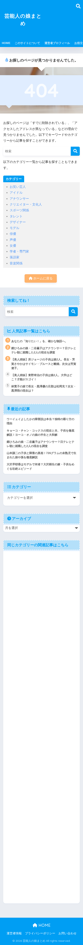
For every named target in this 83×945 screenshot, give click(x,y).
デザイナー (18, 222)
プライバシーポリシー (40, 933)
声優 (13, 239)
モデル (14, 228)
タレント (16, 216)
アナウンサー (19, 198)
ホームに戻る (42, 278)
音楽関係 (16, 263)
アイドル (16, 192)
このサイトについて (27, 43)
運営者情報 (14, 933)
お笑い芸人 (18, 186)
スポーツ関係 (19, 210)
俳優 (13, 233)
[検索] (75, 151)
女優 (13, 245)
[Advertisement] (61, 22)
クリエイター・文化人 (26, 204)
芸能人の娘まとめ (23, 19)
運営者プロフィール (57, 43)
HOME (6, 43)
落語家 (14, 257)
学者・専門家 (19, 251)
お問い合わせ (67, 933)
